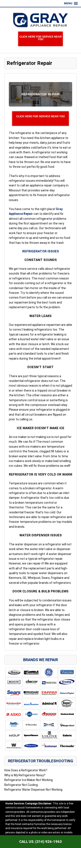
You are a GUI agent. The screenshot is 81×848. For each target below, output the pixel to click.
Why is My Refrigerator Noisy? (24, 775)
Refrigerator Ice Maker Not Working (28, 780)
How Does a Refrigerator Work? (25, 770)
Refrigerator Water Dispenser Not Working (33, 789)
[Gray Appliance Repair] (40, 20)
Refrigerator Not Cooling (21, 785)
